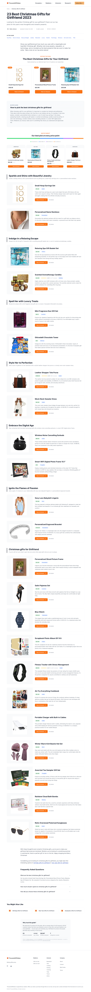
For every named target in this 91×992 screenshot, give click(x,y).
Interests (58, 3)
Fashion (48, 37)
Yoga (48, 971)
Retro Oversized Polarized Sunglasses (51, 823)
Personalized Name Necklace (47, 212)
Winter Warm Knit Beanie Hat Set (48, 744)
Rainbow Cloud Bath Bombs (46, 796)
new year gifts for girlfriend (60, 863)
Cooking (48, 965)
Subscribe (79, 3)
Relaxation (37, 37)
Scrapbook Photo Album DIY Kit (48, 638)
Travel (48, 973)
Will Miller (40, 939)
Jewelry (32, 37)
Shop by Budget (25, 37)
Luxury (43, 37)
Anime (48, 976)
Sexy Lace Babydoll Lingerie (46, 498)
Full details (51, 199)
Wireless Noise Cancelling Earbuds (49, 435)
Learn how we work (46, 940)
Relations (48, 3)
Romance (60, 37)
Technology (54, 37)
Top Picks (9, 37)
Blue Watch (39, 612)
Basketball (49, 961)
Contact (62, 964)
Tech (48, 963)
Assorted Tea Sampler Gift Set (47, 770)
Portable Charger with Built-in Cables (50, 717)
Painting (48, 967)
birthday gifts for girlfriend (42, 863)
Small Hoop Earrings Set (16, 85)
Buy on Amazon (40, 199)
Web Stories (62, 967)
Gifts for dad (36, 961)
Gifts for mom (36, 963)
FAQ (74, 37)
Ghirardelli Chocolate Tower (46, 337)
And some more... (68, 37)
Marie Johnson (13, 29)
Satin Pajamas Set (42, 586)
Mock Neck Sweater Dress (46, 399)
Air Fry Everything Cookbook (47, 691)
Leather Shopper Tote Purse (73, 160)
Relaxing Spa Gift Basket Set (70, 85)
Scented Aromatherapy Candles (15, 160)
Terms (61, 970)
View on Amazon (19, 91)
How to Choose (16, 37)
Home (8, 8)
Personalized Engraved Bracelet (48, 524)
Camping (49, 969)
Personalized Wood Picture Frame (45, 85)
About (61, 961)
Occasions (38, 3)
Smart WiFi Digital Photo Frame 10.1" (50, 462)
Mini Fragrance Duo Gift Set (46, 311)
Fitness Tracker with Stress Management (52, 665)
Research (68, 3)
